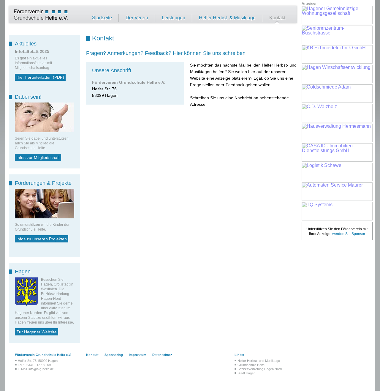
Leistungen (173, 17)
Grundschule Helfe (251, 365)
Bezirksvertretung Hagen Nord (260, 369)
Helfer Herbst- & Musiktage (227, 17)
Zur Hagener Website (36, 331)
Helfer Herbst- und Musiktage (259, 360)
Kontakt (277, 17)
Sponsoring (113, 355)
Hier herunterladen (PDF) (40, 77)
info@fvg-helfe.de (41, 369)
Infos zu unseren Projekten (41, 239)
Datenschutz (162, 355)
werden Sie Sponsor (348, 234)
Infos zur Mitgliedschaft (38, 157)
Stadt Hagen (246, 373)
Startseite (102, 17)
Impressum (137, 355)
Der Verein (137, 17)
